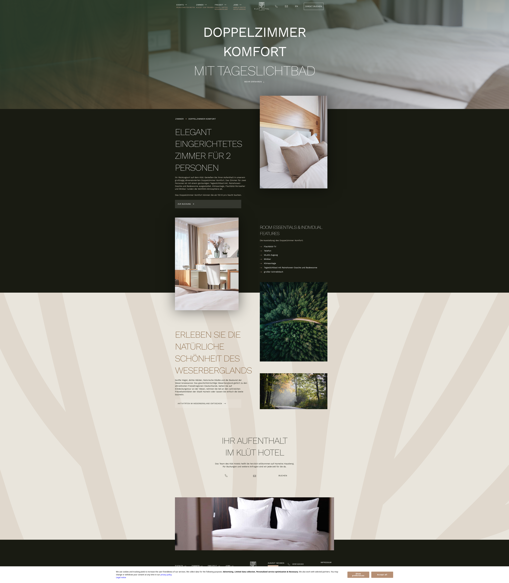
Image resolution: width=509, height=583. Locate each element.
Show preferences (358, 575)
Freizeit (219, 5)
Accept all (382, 574)
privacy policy (166, 574)
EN (296, 6)
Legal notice (121, 577)
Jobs (235, 5)
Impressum (326, 562)
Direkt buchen (313, 6)
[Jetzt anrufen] (226, 475)
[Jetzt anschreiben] (254, 476)
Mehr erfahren (253, 82)
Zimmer (199, 5)
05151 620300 (298, 564)
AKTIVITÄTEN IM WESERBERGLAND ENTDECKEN (200, 403)
